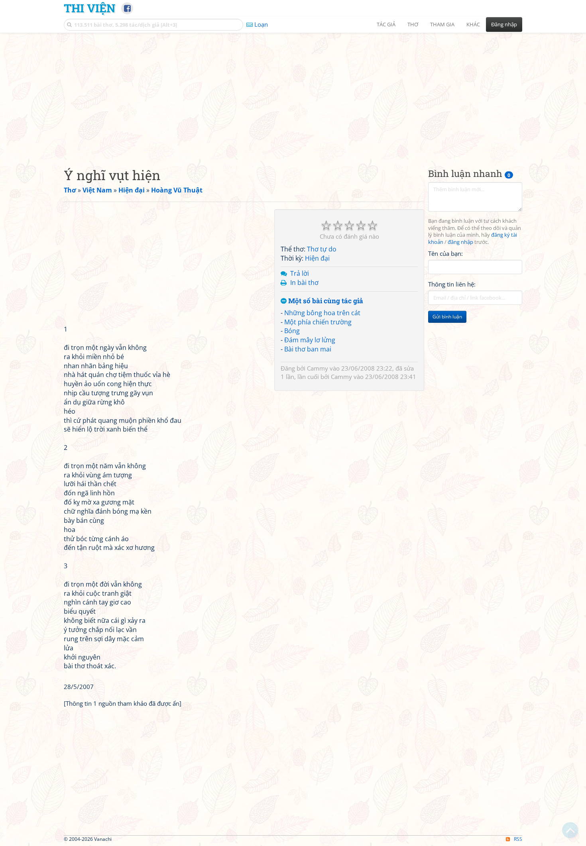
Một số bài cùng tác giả (325, 301)
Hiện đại (317, 258)
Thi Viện (89, 8)
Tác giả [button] (386, 24)
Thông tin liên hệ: (452, 285)
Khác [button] (473, 24)
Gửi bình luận (447, 317)
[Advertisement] (293, 93)
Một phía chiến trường (318, 322)
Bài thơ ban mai (307, 349)
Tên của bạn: (445, 253)
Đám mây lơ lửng (309, 340)
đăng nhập (460, 242)
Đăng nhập (504, 24)
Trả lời (299, 273)
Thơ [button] (412, 24)
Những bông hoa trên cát (322, 312)
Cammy (317, 368)
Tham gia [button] (442, 24)
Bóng (292, 330)
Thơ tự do (321, 249)
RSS (518, 839)
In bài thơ (304, 282)
